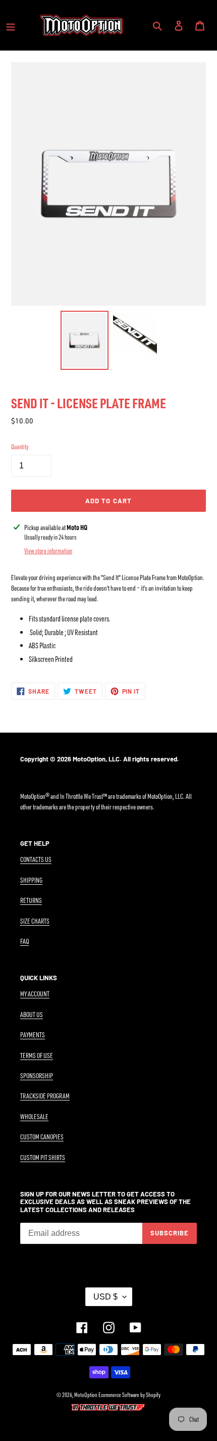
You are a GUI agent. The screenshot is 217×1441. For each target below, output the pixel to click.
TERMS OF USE (36, 1055)
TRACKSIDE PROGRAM (45, 1095)
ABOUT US (31, 1014)
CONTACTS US (35, 859)
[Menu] (10, 25)
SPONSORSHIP (36, 1075)
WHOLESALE (34, 1116)
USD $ (105, 1296)
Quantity (19, 447)
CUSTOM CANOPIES (42, 1136)
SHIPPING (31, 880)
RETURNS (31, 900)
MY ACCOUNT (34, 993)
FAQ (24, 941)
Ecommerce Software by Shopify (129, 1395)
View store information (48, 551)
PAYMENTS (32, 1034)
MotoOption (85, 1395)
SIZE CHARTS (34, 921)
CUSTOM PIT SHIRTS (42, 1157)
